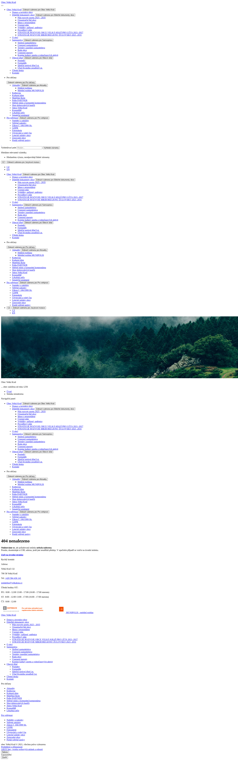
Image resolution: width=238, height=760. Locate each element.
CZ (3, 162)
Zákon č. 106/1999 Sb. (22, 125)
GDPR (15, 128)
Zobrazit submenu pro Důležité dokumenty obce (55, 15)
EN (8, 169)
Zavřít (4, 757)
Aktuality (16, 85)
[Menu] (2, 5)
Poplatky (21, 60)
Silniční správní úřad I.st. (28, 65)
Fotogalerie (17, 130)
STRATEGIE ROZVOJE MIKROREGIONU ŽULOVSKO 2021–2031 (50, 35)
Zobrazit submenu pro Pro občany (21, 82)
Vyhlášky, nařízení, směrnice (30, 27)
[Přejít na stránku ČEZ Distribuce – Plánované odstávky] (33, 612)
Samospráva (17, 40)
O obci (15, 37)
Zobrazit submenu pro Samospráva (38, 40)
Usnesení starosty (25, 53)
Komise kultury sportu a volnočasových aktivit (38, 55)
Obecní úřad (17, 58)
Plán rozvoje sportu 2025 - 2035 (32, 17)
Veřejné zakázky (19, 123)
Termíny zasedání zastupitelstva (31, 48)
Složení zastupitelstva (27, 43)
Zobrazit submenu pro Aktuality (34, 85)
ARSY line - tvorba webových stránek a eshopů (22, 749)
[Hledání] (1, 145)
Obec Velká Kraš (8, 2)
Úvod (9, 391)
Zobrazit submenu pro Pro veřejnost (34, 118)
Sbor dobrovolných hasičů (23, 105)
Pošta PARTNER (19, 100)
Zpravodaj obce (19, 138)
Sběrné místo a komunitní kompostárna (29, 103)
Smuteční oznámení (20, 115)
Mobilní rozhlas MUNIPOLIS (31, 90)
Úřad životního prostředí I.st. (30, 68)
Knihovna (16, 93)
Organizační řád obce (27, 20)
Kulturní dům (18, 95)
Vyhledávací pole (8, 147)
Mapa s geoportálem (26, 22)
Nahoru (5, 752)
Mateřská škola (18, 98)
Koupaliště (16, 110)
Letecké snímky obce (21, 135)
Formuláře (22, 63)
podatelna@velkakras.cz (11, 583)
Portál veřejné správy (21, 140)
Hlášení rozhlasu (25, 88)
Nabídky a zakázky (20, 120)
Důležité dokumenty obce (23, 15)
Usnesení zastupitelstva (28, 45)
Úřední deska (18, 70)
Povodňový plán (25, 30)
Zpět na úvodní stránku (12, 555)
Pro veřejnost (12, 118)
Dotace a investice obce (22, 12)
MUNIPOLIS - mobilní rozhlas (79, 612)
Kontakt (15, 73)
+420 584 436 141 (13, 578)
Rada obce (22, 50)
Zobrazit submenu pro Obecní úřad (38, 58)
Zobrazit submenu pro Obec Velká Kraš (39, 10)
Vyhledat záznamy (51, 148)
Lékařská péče (18, 113)
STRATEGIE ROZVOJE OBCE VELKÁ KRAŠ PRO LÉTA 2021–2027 (50, 32)
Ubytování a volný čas (22, 133)
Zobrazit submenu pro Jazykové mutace (23, 162)
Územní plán (23, 25)
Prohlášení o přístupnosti (11, 747)
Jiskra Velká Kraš (19, 108)
